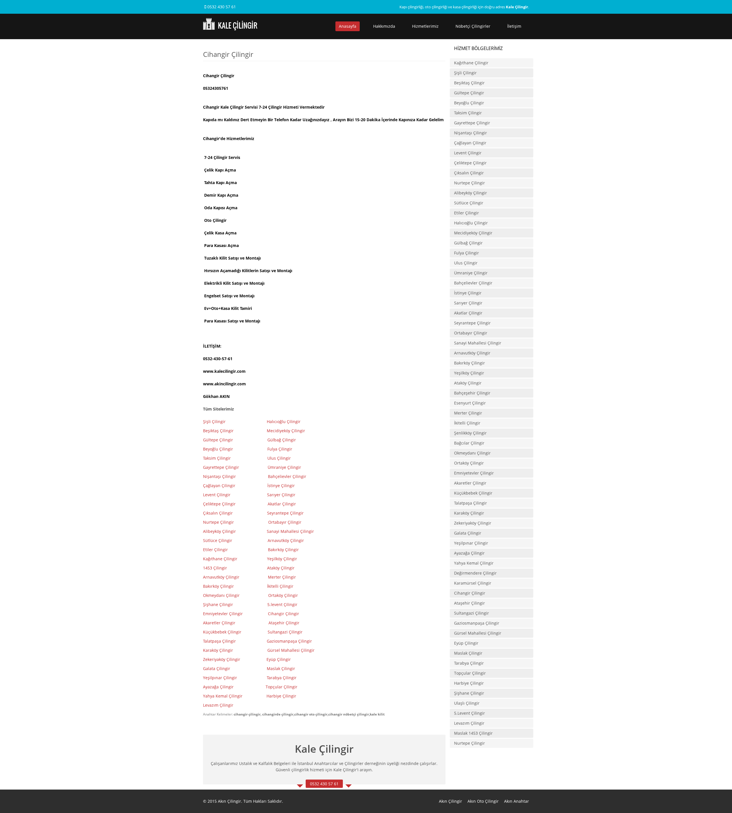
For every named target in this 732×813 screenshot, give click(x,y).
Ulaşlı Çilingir (467, 703)
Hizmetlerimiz (425, 26)
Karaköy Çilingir (218, 650)
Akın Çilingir (450, 801)
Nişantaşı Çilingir (220, 476)
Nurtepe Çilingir (219, 522)
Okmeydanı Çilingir (221, 595)
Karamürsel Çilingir (472, 583)
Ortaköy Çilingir (283, 595)
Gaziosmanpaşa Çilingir (289, 641)
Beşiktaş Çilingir (218, 430)
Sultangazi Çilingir (285, 632)
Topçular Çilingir (282, 687)
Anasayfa (347, 26)
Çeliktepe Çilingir (220, 504)
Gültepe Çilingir (218, 440)
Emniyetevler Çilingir (223, 613)
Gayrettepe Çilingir (221, 467)
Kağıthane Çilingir (220, 558)
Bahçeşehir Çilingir (472, 393)
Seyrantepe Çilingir (285, 513)
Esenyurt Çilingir (470, 403)
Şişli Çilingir (215, 421)
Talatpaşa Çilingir (219, 641)
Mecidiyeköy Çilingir (286, 430)
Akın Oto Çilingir (483, 801)
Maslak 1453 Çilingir (473, 733)
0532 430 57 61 (221, 6)
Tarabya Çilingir (282, 677)
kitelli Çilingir (280, 586)
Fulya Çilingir (279, 449)
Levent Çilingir (216, 494)
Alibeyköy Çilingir (219, 531)
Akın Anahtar (516, 801)
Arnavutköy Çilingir (286, 540)
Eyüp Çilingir (278, 659)
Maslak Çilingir (281, 668)
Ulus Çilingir (279, 458)
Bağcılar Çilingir (469, 443)
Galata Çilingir (216, 668)
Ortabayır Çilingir (284, 522)
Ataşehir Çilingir (283, 622)
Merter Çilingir (282, 577)
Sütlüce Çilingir (217, 540)
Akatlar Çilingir (282, 504)
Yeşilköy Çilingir (282, 558)
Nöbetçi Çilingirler (472, 26)
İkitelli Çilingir (467, 423)
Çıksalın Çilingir (218, 513)
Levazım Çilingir (218, 705)
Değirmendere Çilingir (475, 573)
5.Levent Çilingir (469, 713)
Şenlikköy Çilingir (470, 433)
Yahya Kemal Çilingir (222, 696)
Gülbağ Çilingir (281, 440)
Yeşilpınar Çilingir (220, 677)
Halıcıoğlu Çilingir (284, 421)
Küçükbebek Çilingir (222, 632)
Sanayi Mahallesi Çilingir (291, 531)
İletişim (514, 26)
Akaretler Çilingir (219, 622)
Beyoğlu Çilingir (218, 449)
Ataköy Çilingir (281, 568)
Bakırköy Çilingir (283, 549)
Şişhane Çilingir (218, 604)
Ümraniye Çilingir (284, 467)
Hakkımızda (384, 26)
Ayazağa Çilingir (218, 687)
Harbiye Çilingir (281, 696)
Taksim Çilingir (217, 458)
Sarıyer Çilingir (281, 494)
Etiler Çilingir (216, 549)
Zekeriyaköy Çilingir (222, 659)
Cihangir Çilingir (283, 613)
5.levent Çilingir (282, 604)
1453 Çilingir (215, 568)
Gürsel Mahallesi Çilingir (291, 650)
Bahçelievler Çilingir (287, 476)
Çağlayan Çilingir (219, 485)
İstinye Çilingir (281, 485)
